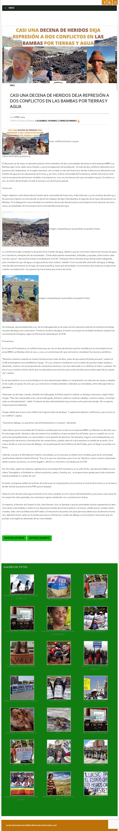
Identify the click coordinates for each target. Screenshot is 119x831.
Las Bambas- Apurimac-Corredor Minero (56, 121)
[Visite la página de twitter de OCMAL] (109, 2)
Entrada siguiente (39, 538)
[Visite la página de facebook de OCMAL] (104, 2)
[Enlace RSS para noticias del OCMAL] (115, 2)
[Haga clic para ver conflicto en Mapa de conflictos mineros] (78, 121)
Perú (12, 86)
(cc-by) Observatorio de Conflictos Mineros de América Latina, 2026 (31, 825)
